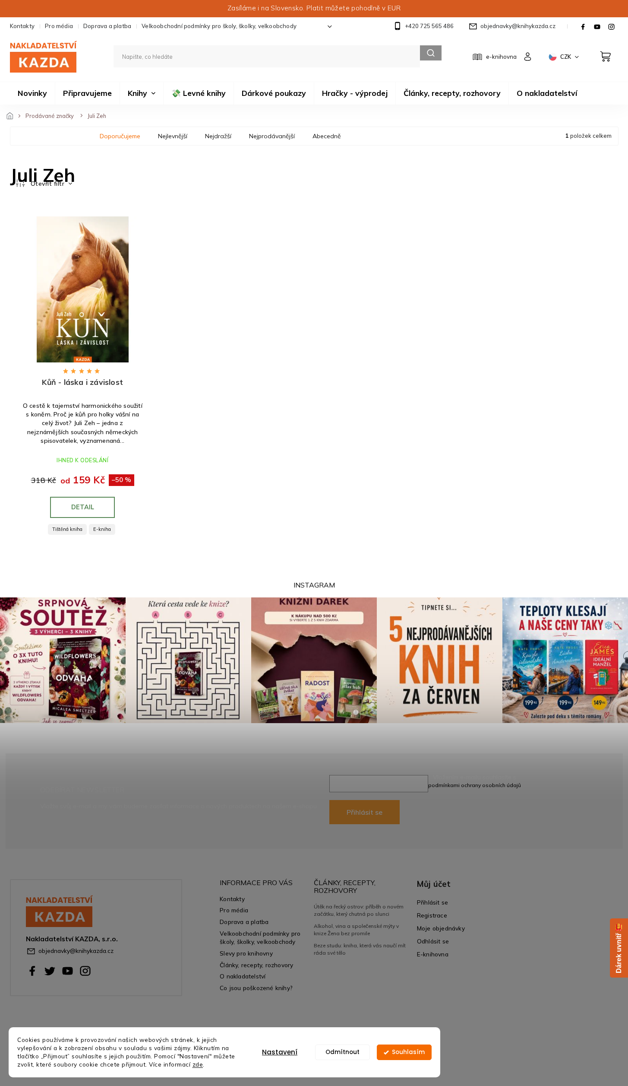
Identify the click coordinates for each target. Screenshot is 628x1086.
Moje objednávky (441, 928)
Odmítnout (342, 1052)
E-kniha (102, 529)
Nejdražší (218, 136)
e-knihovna (501, 56)
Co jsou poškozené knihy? (256, 987)
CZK (566, 56)
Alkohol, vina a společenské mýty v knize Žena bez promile (356, 929)
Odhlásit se (433, 941)
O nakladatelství (242, 976)
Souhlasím (408, 1052)
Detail (82, 507)
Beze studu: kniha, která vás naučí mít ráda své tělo (360, 949)
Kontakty (22, 25)
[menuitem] (32, 93)
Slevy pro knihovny (246, 953)
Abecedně (326, 136)
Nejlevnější (172, 136)
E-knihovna (432, 954)
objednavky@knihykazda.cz (76, 950)
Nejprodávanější (272, 136)
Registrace (432, 915)
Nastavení (279, 1052)
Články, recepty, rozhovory (256, 965)
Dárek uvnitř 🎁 (618, 948)
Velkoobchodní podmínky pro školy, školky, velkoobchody (219, 25)
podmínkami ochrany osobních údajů (474, 785)
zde (198, 1064)
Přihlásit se (364, 812)
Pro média (59, 25)
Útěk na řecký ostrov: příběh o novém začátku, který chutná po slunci (359, 910)
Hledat (430, 52)
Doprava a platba (107, 25)
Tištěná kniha (67, 529)
